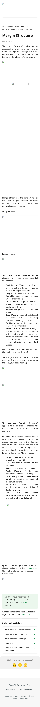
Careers (15, 699)
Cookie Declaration (28, 696)
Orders (25, 602)
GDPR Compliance (11, 696)
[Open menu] (36, 4)
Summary (32, 568)
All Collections (7, 27)
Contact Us (24, 699)
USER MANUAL (20, 27)
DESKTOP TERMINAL (9, 29)
